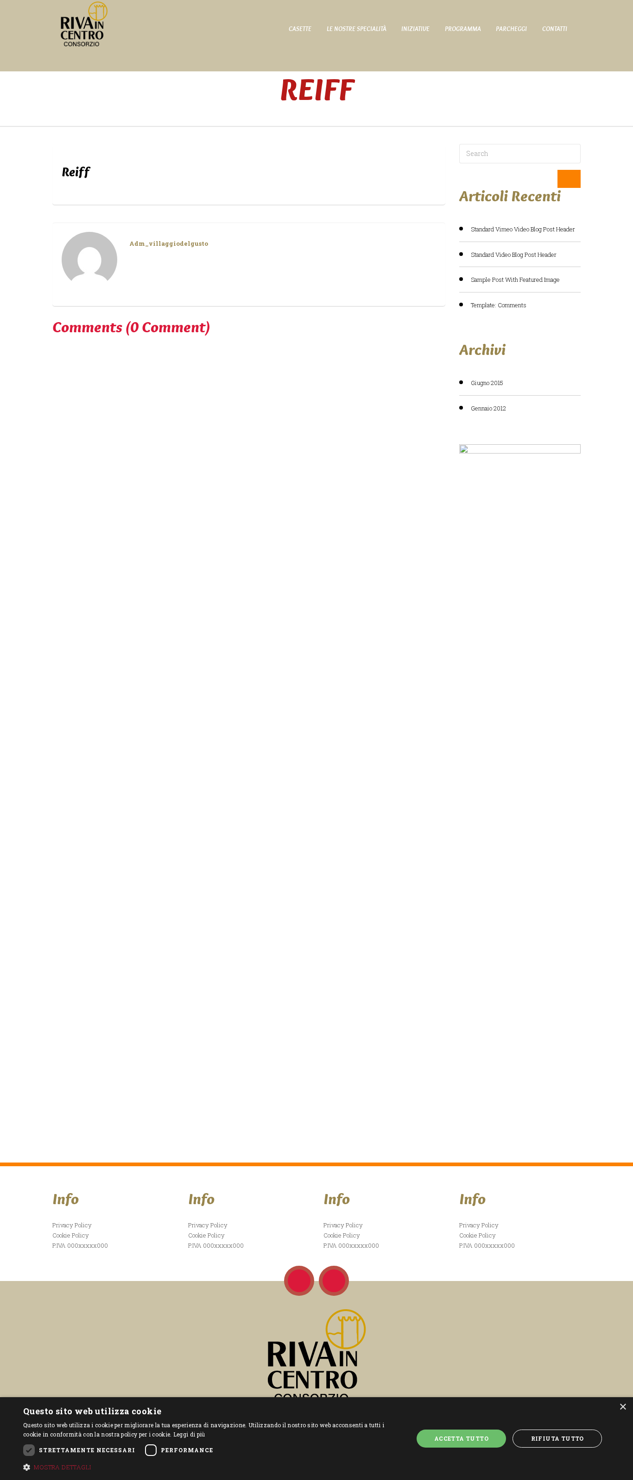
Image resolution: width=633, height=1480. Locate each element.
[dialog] (316, 1438)
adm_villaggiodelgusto (168, 243)
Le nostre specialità (356, 29)
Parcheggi (511, 29)
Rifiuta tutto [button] (557, 1438)
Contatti (554, 29)
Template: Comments (498, 305)
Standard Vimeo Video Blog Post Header (523, 229)
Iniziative (415, 29)
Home (316, 111)
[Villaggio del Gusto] (80, 23)
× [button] (622, 1407)
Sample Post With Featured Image (515, 279)
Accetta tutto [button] (461, 1438)
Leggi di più (189, 1434)
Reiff (75, 172)
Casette (300, 29)
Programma (463, 29)
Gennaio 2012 (488, 408)
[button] (212, 1467)
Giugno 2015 (487, 383)
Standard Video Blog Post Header (514, 254)
